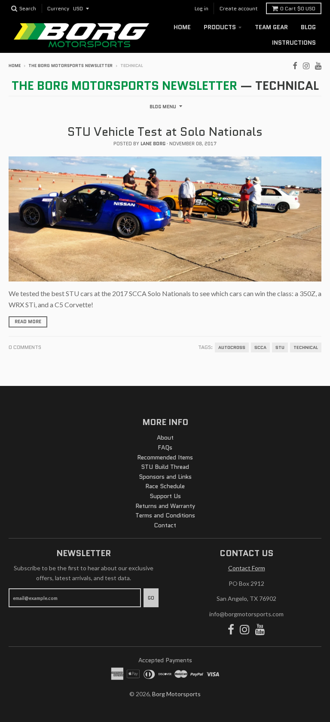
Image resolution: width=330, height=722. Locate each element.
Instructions (294, 42)
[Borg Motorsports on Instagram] (306, 65)
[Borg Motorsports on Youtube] (318, 65)
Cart (297, 8)
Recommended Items (165, 457)
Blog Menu (163, 106)
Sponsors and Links (165, 476)
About (165, 437)
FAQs (165, 447)
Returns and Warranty (165, 506)
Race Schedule (165, 486)
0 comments (25, 347)
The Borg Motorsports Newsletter (70, 65)
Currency (58, 8)
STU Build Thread (165, 466)
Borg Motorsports (176, 694)
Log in (201, 8)
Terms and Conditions (165, 515)
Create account (239, 8)
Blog (308, 27)
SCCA (260, 347)
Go (151, 597)
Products (220, 27)
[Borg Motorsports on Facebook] (295, 65)
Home (182, 27)
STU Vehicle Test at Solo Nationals (165, 131)
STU (279, 347)
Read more (28, 321)
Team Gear (271, 27)
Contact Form (246, 568)
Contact (165, 525)
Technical (305, 347)
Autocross (231, 347)
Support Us (165, 496)
